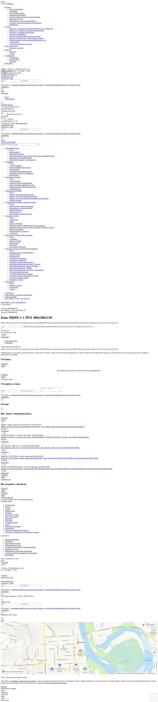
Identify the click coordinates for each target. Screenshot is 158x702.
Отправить (5, 87)
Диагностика (14, 42)
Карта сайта (9, 528)
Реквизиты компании (13, 526)
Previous (4, 364)
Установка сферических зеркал (20, 44)
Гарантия (12, 61)
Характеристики (11, 341)
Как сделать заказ (11, 46)
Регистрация (9, 99)
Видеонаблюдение (16, 9)
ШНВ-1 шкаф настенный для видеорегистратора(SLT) (65, 427)
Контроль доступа (16, 19)
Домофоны (13, 11)
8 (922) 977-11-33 (14, 73)
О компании (9, 56)
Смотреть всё (6, 479)
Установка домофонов (17, 34)
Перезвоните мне (7, 77)
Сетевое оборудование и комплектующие (24, 17)
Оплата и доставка (16, 48)
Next (3, 366)
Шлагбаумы (13, 25)
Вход (7, 97)
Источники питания (16, 13)
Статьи (12, 54)
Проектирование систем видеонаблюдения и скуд (27, 40)
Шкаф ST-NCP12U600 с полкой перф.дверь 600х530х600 (77, 458)
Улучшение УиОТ (11, 522)
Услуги (7, 27)
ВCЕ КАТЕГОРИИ (8, 142)
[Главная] (9, 293)
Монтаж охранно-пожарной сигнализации (25, 36)
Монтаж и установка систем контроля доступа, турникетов (31, 29)
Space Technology (49, 458)
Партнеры (9, 521)
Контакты (8, 63)
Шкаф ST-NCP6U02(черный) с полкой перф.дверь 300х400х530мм (88, 469)
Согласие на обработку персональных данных (22, 532)
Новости (8, 50)
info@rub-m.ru (12, 75)
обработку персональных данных (23, 681)
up (2, 621)
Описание (9, 343)
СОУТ (7, 524)
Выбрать (10, 4)
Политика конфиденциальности (17, 530)
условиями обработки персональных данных (26, 85)
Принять (4, 687)
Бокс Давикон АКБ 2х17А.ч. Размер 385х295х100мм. (60, 448)
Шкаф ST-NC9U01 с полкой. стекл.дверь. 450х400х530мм (68, 437)
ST (45, 437)
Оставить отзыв (6, 379)
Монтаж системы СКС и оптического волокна (26, 38)
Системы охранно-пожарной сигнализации (25, 23)
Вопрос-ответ (14, 59)
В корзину (5, 337)
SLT (43, 427)
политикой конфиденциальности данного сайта (62, 85)
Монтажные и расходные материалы (22, 21)
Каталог (8, 7)
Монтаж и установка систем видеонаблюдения (26, 30)
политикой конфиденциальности (55, 683)
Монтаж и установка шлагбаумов (21, 32)
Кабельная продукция (17, 15)
